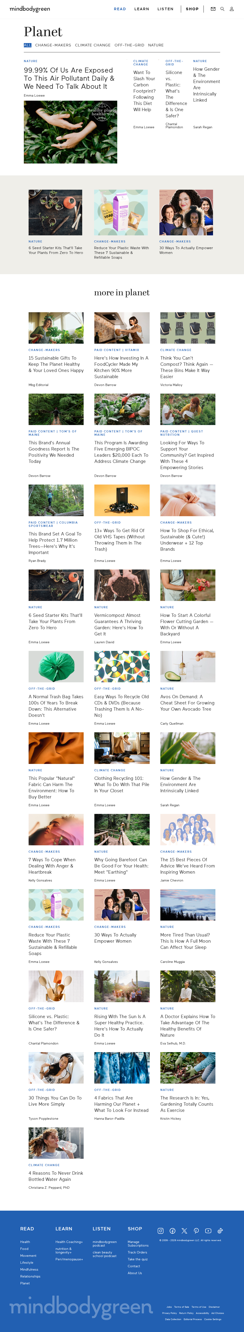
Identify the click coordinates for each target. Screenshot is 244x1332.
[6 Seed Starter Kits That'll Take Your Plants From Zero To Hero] (56, 585)
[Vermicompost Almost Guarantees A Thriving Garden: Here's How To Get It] (121, 585)
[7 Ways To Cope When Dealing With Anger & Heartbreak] (56, 829)
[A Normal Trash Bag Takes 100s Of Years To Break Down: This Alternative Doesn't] (56, 666)
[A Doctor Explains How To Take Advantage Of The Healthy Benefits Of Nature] (187, 986)
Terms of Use (199, 1307)
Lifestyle (26, 1262)
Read (27, 1229)
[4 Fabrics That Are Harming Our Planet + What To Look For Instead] (121, 1068)
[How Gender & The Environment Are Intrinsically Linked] (187, 748)
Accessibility (202, 1313)
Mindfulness (29, 1269)
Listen (102, 1229)
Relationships (30, 1276)
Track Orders (137, 1252)
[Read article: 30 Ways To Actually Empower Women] (187, 212)
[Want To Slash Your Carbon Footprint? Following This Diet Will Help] (128, 94)
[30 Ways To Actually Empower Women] (121, 905)
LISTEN (166, 9)
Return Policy (186, 1313)
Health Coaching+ (69, 1242)
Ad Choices (217, 1313)
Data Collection (173, 1319)
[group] (122, 225)
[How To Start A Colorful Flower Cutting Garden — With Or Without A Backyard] (187, 585)
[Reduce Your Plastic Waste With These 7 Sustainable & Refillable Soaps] (56, 905)
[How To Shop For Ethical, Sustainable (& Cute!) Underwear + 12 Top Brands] (187, 500)
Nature (156, 45)
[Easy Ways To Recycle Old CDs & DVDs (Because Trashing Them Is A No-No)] (121, 666)
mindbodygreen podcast (105, 1243)
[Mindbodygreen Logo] (30, 9)
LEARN (141, 9)
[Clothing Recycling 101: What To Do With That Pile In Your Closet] (121, 748)
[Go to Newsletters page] (213, 9)
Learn (64, 1229)
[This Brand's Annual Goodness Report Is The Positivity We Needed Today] (56, 409)
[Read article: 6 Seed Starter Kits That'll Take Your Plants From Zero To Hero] (57, 212)
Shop (135, 1229)
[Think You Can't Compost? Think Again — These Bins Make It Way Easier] (187, 328)
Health (25, 1242)
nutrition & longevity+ (64, 1250)
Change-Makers (53, 45)
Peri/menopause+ (69, 1259)
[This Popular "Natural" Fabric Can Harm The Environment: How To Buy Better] (56, 748)
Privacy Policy (169, 1313)
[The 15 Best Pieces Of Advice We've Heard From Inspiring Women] (187, 829)
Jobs (169, 1307)
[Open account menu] (231, 9)
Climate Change (93, 45)
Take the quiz (138, 1259)
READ (120, 9)
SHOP (192, 9)
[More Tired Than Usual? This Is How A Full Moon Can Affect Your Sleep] (187, 905)
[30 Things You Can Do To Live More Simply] (56, 1068)
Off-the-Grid (129, 45)
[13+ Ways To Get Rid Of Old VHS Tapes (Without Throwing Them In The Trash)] (121, 500)
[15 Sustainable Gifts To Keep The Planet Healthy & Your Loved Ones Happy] (56, 328)
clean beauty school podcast (105, 1254)
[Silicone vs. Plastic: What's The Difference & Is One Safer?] (160, 94)
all (27, 45)
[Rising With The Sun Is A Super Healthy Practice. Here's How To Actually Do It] (121, 986)
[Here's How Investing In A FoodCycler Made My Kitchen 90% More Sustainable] (121, 328)
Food (24, 1249)
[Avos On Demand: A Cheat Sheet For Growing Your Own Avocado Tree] (187, 666)
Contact (134, 1266)
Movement (28, 1256)
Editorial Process (193, 1319)
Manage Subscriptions (138, 1243)
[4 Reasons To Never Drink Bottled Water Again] (56, 1143)
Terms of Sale (181, 1307)
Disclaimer (214, 1307)
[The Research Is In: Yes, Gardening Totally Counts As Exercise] (187, 1068)
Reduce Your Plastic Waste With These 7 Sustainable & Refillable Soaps (121, 253)
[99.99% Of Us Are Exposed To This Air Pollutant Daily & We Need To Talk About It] (70, 132)
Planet (25, 1283)
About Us (135, 1273)
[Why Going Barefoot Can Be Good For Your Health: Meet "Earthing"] (121, 829)
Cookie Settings (212, 1319)
